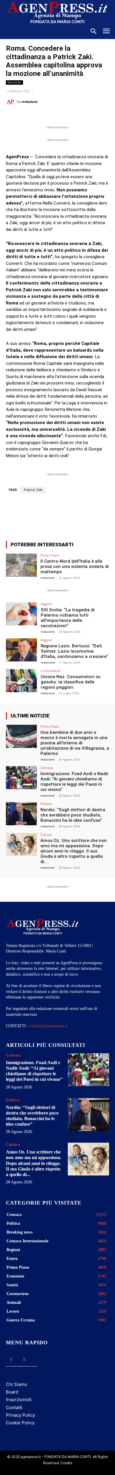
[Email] (71, 116)
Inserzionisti (19, 1399)
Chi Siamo (16, 1384)
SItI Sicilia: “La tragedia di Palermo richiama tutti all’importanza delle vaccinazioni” (68, 617)
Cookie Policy (20, 1422)
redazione (30, 101)
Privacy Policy (20, 1415)
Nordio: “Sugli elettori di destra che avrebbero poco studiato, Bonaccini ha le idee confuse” (72, 815)
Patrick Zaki (33, 490)
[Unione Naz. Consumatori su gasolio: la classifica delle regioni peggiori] (21, 680)
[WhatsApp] (57, 116)
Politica (46, 803)
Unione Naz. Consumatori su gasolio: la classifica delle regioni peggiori (71, 682)
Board (12, 1392)
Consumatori (50, 670)
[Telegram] (85, 116)
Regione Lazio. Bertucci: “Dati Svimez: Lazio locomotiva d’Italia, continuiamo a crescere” (74, 651)
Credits (66, 1463)
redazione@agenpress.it (48, 1026)
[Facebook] (30, 116)
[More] (88, 515)
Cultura (46, 834)
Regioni (14, 82)
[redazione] (11, 101)
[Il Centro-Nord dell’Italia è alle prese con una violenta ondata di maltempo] (21, 565)
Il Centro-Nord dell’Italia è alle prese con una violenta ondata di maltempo (74, 566)
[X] (44, 116)
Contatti (14, 1407)
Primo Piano (49, 555)
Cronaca (46, 767)
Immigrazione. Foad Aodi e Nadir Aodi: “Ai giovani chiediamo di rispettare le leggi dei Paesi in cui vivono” (74, 781)
